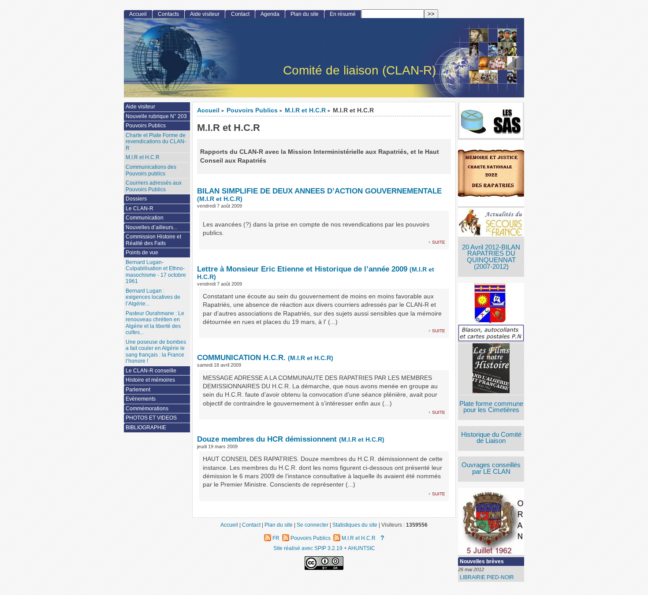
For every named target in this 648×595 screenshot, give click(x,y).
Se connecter (312, 525)
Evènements (141, 399)
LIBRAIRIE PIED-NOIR (487, 577)
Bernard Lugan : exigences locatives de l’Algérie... (153, 297)
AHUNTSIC (361, 548)
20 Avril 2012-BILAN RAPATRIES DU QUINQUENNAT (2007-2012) (491, 257)
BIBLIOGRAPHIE (146, 427)
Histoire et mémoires (150, 380)
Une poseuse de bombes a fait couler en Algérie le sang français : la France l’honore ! (156, 351)
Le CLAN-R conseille (151, 371)
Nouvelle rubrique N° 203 (156, 116)
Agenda (270, 14)
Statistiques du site (354, 525)
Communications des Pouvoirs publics (151, 170)
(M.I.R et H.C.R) (219, 199)
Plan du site (304, 14)
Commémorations (147, 408)
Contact (240, 14)
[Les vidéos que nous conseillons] (491, 369)
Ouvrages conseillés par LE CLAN (491, 468)
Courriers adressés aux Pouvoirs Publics (154, 186)
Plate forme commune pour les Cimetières (491, 407)
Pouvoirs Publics (252, 110)
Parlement (138, 390)
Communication (145, 218)
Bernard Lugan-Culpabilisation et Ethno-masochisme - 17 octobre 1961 (156, 272)
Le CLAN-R (139, 208)
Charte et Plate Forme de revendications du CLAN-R (156, 141)
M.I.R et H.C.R (305, 110)
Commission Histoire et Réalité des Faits (153, 240)
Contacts (168, 14)
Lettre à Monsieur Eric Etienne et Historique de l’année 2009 (302, 269)
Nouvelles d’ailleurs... (151, 227)
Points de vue (142, 252)
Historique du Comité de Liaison (491, 437)
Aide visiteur (205, 14)
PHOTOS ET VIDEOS (151, 418)
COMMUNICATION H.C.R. (241, 357)
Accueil (208, 110)
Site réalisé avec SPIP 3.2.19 (308, 548)
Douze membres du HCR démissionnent (267, 439)
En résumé (343, 14)
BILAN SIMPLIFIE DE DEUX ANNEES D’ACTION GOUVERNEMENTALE (319, 191)
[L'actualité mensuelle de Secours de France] (491, 223)
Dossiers (136, 199)
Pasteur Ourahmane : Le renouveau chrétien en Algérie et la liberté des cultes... (155, 323)
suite (438, 241)
